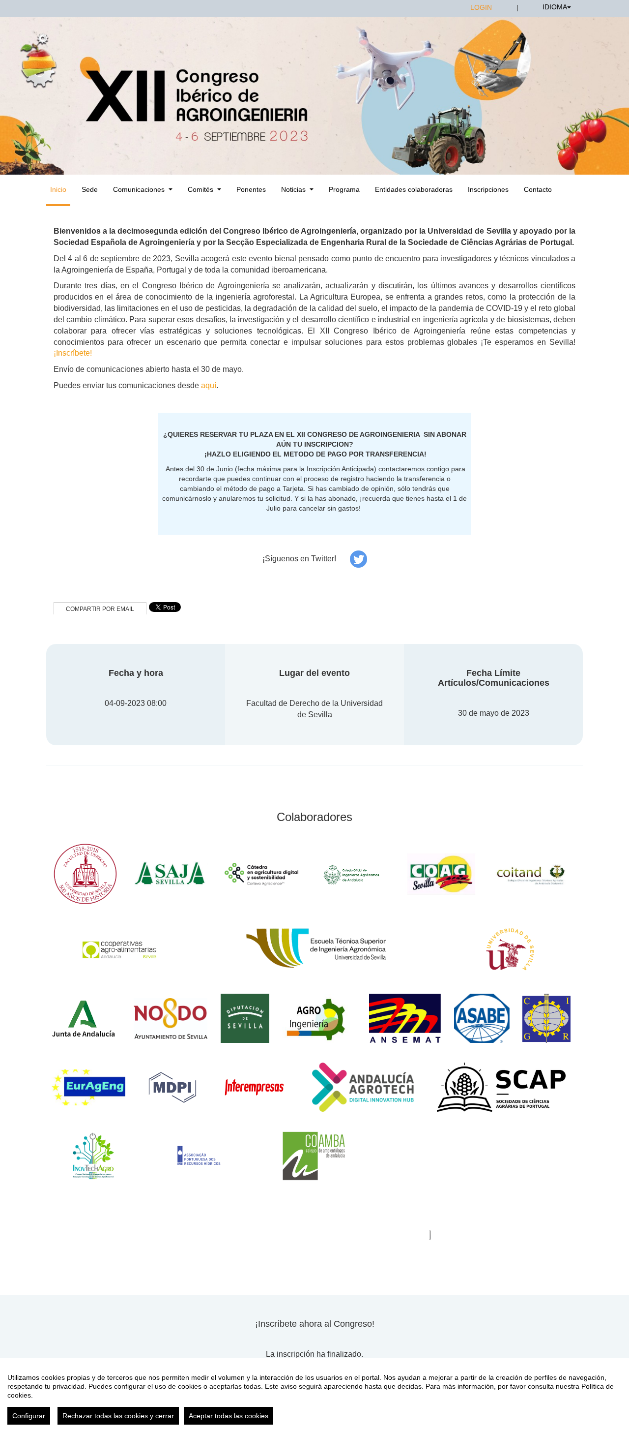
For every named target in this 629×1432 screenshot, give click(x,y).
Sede (90, 189)
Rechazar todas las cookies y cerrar (118, 1416)
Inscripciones (488, 189)
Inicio (58, 189)
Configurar (28, 1416)
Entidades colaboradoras (414, 189)
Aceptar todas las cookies (228, 1416)
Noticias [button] (293, 189)
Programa (344, 189)
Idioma (555, 7)
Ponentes (251, 189)
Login (481, 7)
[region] (314, 1395)
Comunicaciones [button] (139, 189)
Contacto (538, 189)
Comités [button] (200, 189)
